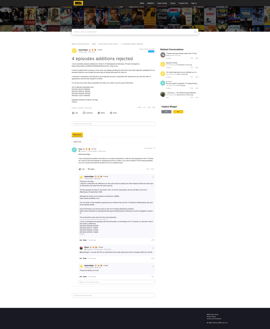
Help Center (162, 3)
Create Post (183, 3)
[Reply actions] (153, 177)
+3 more (99, 50)
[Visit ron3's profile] (162, 54)
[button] (139, 107)
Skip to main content (8, 1)
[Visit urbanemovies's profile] (162, 94)
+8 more (93, 149)
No (166, 111)
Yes (178, 111)
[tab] (77, 135)
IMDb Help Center (213, 314)
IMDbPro (150, 3)
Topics (173, 3)
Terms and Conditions (214, 318)
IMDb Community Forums (80, 44)
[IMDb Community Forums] (78, 3)
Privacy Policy (211, 316)
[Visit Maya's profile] (81, 248)
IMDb (142, 3)
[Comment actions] (154, 148)
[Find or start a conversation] (195, 31)
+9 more (100, 247)
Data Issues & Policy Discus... (109, 44)
